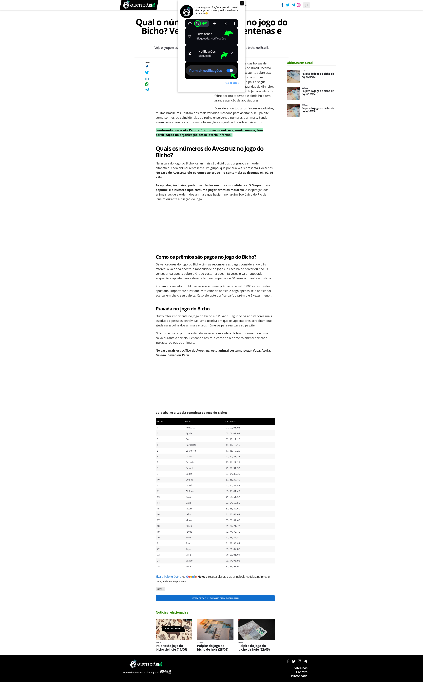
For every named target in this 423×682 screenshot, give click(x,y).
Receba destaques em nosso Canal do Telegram (215, 598)
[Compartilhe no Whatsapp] (147, 84)
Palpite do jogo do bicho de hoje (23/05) (212, 647)
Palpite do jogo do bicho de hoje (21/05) (318, 75)
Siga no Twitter (294, 661)
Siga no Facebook (288, 661)
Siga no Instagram (299, 661)
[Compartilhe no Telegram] (147, 90)
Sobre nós (300, 668)
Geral (160, 589)
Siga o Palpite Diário (168, 577)
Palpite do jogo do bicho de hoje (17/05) (318, 92)
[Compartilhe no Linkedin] (147, 78)
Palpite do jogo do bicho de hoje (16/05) (318, 110)
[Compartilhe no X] (147, 72)
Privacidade (299, 676)
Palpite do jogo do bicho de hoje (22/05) (254, 647)
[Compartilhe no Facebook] (147, 67)
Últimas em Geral (300, 62)
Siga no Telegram (305, 661)
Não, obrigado (232, 82)
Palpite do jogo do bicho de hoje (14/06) (171, 647)
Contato (301, 672)
